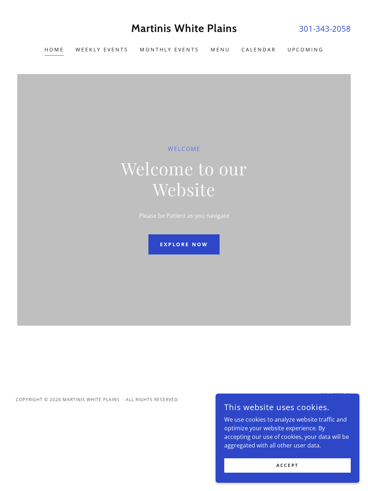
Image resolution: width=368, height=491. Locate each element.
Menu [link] (220, 49)
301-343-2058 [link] (325, 28)
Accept (287, 465)
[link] (183, 30)
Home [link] (54, 49)
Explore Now (184, 244)
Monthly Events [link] (169, 49)
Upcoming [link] (305, 49)
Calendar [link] (259, 49)
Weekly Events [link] (101, 49)
